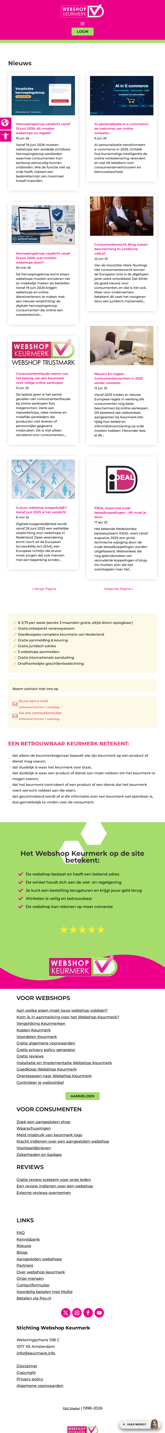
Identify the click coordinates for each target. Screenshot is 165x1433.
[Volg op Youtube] (99, 1312)
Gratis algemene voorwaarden (46, 1043)
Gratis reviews (30, 1056)
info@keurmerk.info (36, 1353)
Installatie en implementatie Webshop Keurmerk (64, 1063)
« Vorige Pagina (44, 589)
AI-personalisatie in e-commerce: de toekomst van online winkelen (121, 128)
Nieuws (24, 1245)
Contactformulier (33, 1285)
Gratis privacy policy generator (46, 1049)
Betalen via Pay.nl (34, 1298)
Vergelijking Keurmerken (41, 1023)
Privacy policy (30, 1379)
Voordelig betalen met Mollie (45, 1291)
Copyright (26, 1372)
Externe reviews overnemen (44, 1192)
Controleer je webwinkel (40, 1082)
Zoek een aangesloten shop (43, 1122)
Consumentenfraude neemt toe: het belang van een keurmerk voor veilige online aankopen (42, 378)
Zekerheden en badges (39, 1154)
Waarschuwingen (34, 1128)
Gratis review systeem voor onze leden (54, 1179)
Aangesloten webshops (39, 1259)
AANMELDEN (82, 1096)
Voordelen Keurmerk (37, 1036)
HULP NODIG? (136, 1424)
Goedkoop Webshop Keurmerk (47, 1069)
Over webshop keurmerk (41, 1272)
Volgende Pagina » (118, 589)
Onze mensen (30, 1278)
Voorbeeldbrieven (34, 1148)
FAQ (21, 1232)
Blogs (22, 1252)
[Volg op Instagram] (77, 1312)
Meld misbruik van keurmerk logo (49, 1135)
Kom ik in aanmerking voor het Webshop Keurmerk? (68, 1017)
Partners (25, 1265)
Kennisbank (28, 1239)
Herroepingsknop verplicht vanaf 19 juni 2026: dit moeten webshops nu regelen (43, 128)
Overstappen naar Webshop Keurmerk (54, 1076)
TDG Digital (71, 1408)
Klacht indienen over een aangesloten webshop (63, 1141)
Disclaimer (27, 1366)
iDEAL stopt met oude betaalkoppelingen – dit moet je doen (120, 512)
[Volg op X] (65, 1312)
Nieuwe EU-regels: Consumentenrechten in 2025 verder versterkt (118, 378)
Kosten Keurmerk (34, 1030)
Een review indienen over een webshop (55, 1186)
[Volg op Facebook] (88, 1312)
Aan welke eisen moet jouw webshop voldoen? (62, 1010)
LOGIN (82, 32)
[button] (5, 136)
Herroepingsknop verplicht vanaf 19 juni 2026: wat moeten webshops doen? (43, 257)
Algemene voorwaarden (40, 1385)
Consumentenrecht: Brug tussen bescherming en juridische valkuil (121, 248)
